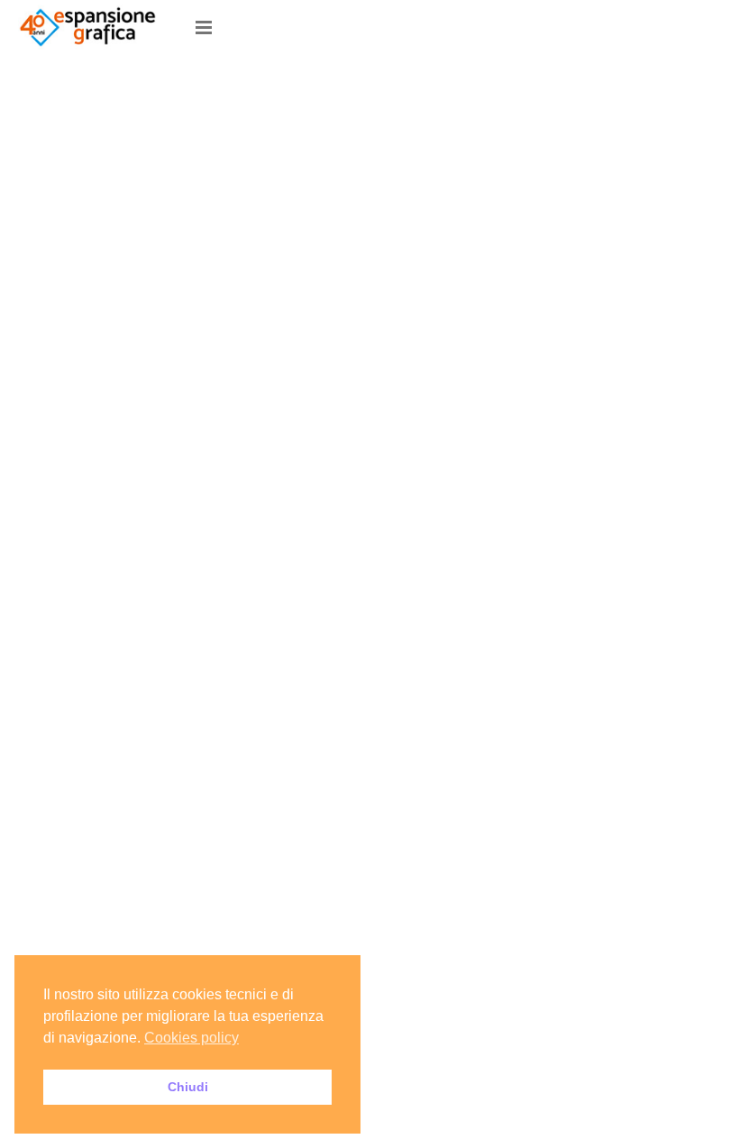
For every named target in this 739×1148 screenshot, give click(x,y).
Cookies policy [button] (191, 1037)
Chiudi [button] (188, 1087)
